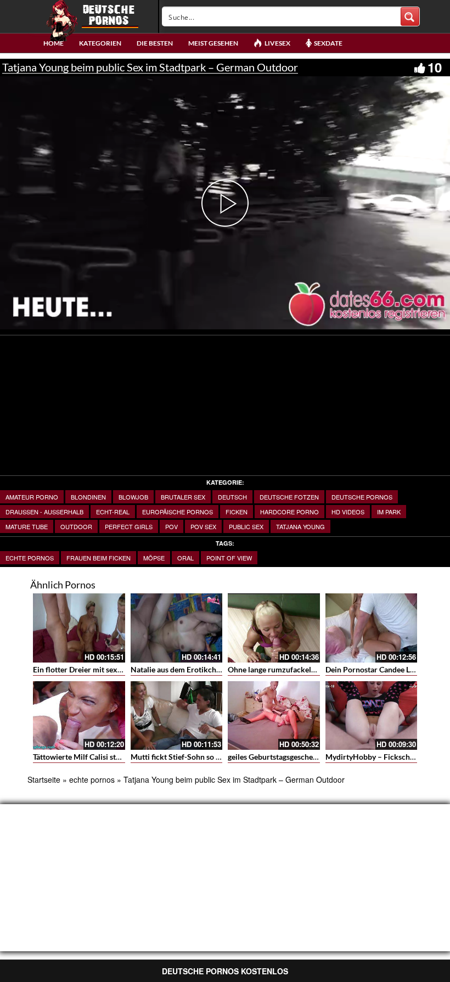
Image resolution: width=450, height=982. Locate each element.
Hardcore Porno (289, 511)
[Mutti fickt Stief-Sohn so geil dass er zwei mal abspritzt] (177, 715)
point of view (229, 557)
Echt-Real (113, 511)
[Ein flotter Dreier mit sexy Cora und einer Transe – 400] (79, 628)
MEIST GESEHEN (213, 43)
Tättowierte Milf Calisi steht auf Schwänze (104, 756)
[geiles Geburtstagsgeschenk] (274, 715)
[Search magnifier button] (410, 16)
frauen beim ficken (98, 557)
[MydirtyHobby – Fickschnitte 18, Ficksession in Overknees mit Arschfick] (371, 715)
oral (185, 557)
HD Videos (347, 511)
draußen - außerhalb (44, 511)
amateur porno (31, 496)
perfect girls (129, 526)
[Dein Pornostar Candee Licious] (371, 628)
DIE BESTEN (155, 43)
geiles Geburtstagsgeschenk (275, 756)
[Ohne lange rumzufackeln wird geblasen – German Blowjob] (274, 628)
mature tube (26, 526)
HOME (53, 43)
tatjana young (300, 526)
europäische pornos (177, 511)
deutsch (232, 496)
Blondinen (88, 496)
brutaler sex (183, 496)
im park (389, 511)
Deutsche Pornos (361, 496)
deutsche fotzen (289, 496)
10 (435, 67)
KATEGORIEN (100, 43)
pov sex (203, 526)
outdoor (76, 526)
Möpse (154, 557)
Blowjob (133, 496)
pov (171, 526)
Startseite (43, 779)
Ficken (237, 511)
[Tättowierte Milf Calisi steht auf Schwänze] (79, 715)
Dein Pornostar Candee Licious (377, 669)
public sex (246, 526)
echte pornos (29, 557)
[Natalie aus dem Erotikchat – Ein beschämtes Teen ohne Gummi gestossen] (177, 628)
